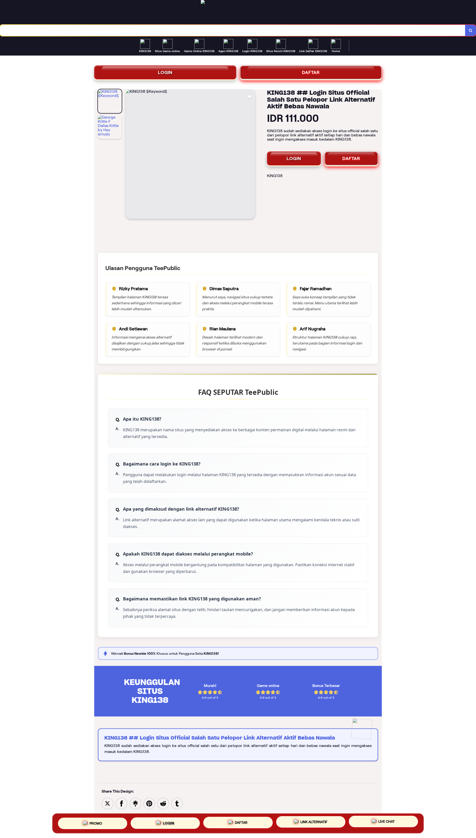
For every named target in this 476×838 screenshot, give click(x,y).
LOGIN (165, 72)
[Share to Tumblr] (177, 803)
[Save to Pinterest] (149, 803)
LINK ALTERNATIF (313, 823)
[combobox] (232, 30)
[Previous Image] (130, 155)
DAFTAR (311, 72)
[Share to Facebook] (121, 803)
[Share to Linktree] (135, 803)
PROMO (95, 821)
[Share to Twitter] (108, 803)
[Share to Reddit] (163, 803)
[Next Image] (251, 155)
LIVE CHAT (386, 823)
